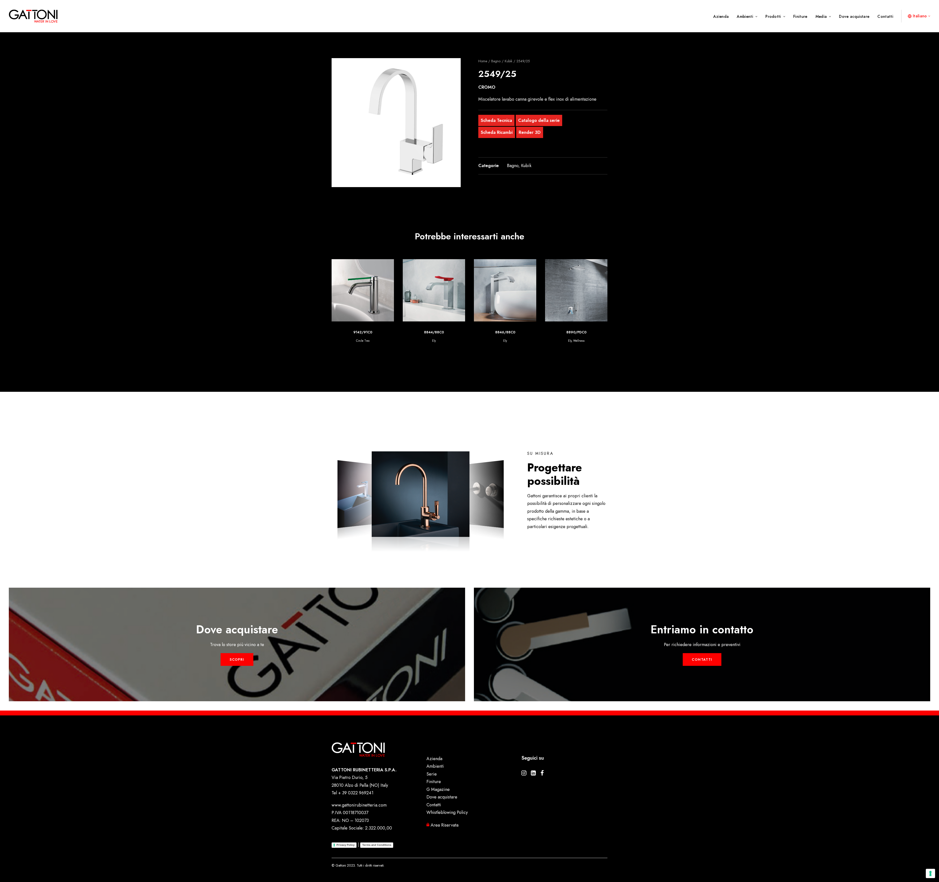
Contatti (885, 16)
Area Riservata (443, 825)
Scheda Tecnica (496, 120)
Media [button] (821, 16)
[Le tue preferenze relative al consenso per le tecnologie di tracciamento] (930, 873)
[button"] (523, 774)
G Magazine (438, 789)
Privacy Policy (345, 845)
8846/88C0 (434, 332)
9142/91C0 (576, 332)
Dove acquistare (854, 16)
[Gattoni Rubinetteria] (33, 16)
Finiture (800, 16)
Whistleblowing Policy (447, 812)
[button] (396, 122)
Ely (363, 341)
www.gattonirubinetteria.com (359, 805)
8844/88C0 (363, 332)
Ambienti (745, 16)
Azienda (721, 16)
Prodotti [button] (773, 16)
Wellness (507, 341)
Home (482, 61)
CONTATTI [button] (702, 659)
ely (498, 341)
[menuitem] (722, 16)
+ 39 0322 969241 (355, 793)
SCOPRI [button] (237, 659)
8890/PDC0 (505, 332)
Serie (431, 774)
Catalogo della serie (539, 120)
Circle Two (576, 341)
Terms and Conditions (376, 845)
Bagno (496, 61)
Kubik (508, 61)
